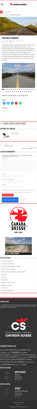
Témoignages (4, 279)
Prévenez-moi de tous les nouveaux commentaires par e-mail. (19, 190)
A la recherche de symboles (8, 263)
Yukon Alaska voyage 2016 (7, 290)
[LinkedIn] (18, 405)
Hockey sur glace (22, 357)
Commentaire (5, 158)
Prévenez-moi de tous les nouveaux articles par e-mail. (17, 192)
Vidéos (12, 365)
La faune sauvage (8, 145)
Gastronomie (18, 355)
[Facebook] (16, 405)
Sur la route (4, 277)
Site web (4, 184)
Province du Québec (15, 361)
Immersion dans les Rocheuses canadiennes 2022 (13, 271)
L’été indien (3, 274)
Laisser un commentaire (9, 42)
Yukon (23, 123)
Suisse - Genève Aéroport (12, 254)
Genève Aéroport (7, 12)
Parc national (12, 359)
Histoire (14, 357)
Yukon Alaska (4, 288)
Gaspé (11, 355)
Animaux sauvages (18, 350)
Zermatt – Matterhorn (27, 148)
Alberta (7, 350)
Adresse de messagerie (8, 179)
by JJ (23, 402)
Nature (3, 359)
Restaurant (28, 362)
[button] (3, 89)
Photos (7, 15)
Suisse (7, 364)
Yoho (20, 364)
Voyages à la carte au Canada (8, 282)
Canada (12, 123)
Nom (3, 174)
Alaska (6, 123)
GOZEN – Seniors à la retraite (8, 269)
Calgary (9, 352)
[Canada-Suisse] (18, 4)
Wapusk (17, 364)
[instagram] (20, 405)
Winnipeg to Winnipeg (6, 285)
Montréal (33, 357)
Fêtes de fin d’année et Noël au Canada (10, 266)
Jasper (27, 357)
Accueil (2, 15)
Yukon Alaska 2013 (19, 41)
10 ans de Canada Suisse (7, 261)
